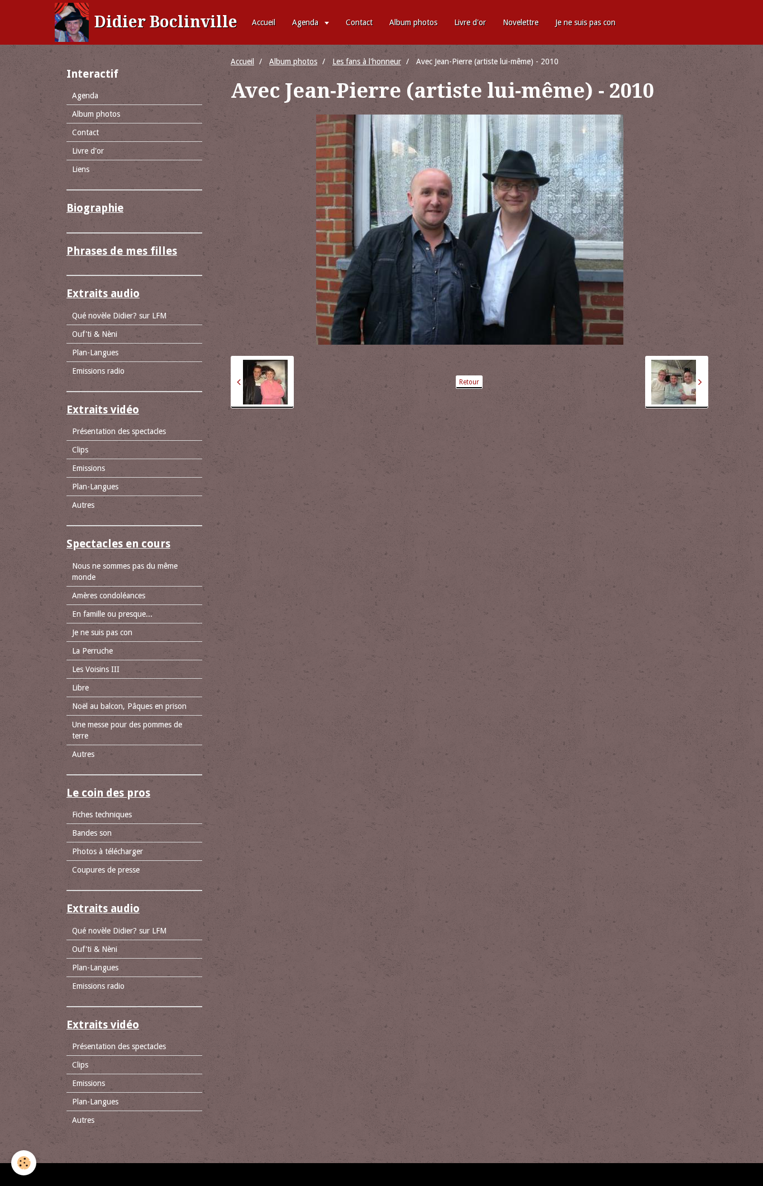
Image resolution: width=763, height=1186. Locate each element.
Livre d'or (470, 22)
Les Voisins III (96, 669)
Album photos (413, 22)
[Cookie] (23, 1162)
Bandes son (92, 832)
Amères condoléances (108, 595)
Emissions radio (98, 370)
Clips (80, 449)
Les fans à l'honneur (366, 61)
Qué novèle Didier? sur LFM (119, 315)
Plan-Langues (95, 352)
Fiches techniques (102, 814)
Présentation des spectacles (119, 431)
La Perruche (92, 650)
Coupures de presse (106, 869)
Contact (359, 22)
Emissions (88, 468)
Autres (83, 505)
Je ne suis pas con (585, 22)
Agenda (306, 22)
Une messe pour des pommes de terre (127, 730)
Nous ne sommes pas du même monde (125, 571)
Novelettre (520, 22)
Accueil (263, 22)
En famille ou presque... (112, 613)
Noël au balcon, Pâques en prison (129, 706)
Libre (80, 687)
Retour (469, 382)
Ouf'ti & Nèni (94, 334)
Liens (80, 169)
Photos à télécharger (107, 851)
